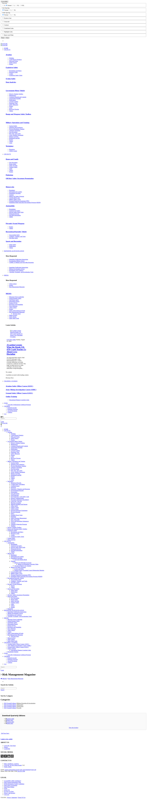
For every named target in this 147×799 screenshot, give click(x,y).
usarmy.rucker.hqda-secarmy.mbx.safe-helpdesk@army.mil (20, 769)
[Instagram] (12, 757)
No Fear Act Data (9, 791)
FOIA (5, 788)
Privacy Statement (12, 797)
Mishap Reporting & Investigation (25, 703)
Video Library (13, 284)
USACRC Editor (11, 339)
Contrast (6, 25)
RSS (5, 703)
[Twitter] (2, 757)
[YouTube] (8, 757)
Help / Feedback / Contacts (11, 763)
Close (7, 37)
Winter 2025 (9, 720)
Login (2, 421)
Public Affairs (7, 767)
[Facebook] (5, 757)
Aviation (13, 336)
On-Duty (19, 705)
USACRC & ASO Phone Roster (13, 765)
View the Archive (73, 727)
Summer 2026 (10, 719)
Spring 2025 (9, 723)
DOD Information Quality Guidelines (14, 784)
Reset (2, 37)
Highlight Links (8, 31)
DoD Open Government (10, 785)
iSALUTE (7, 790)
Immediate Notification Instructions (18, 259)
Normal (9, 5)
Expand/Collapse (11, 703)
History (6, 747)
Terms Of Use (21, 797)
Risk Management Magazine (17, 287)
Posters (11, 285)
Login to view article (6, 739)
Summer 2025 (10, 722)
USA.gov (6, 794)
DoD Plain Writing (9, 787)
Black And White (8, 35)
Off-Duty (19, 706)
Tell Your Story (5, 733)
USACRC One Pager (10, 745)
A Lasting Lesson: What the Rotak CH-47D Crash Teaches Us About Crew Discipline (16, 349)
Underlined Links (9, 28)
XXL (22, 5)
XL (18, 5)
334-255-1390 (21, 771)
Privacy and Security (9, 793)
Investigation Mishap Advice (17, 261)
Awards (18, 708)
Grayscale (6, 21)
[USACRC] (4, 43)
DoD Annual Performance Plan (12, 782)
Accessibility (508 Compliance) (12, 781)
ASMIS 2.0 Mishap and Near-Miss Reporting (21, 262)
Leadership (7, 748)
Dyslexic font (7, 18)
